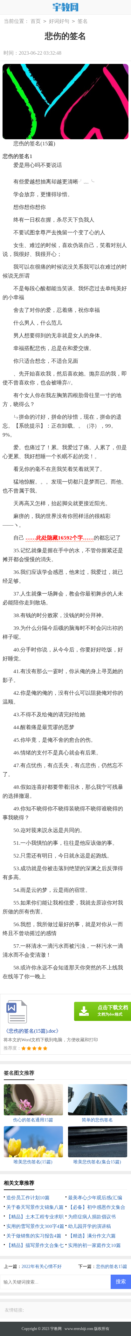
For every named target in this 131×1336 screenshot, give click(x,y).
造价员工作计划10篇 (28, 1197)
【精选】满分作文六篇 (92, 1235)
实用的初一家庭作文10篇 (94, 1245)
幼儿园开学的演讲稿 (89, 1226)
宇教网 (56, 1328)
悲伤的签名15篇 (111, 1266)
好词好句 (59, 21)
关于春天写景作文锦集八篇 (35, 1207)
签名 (83, 21)
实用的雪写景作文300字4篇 (35, 1226)
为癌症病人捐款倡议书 (92, 1216)
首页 (36, 21)
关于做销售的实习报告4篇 (33, 1235)
